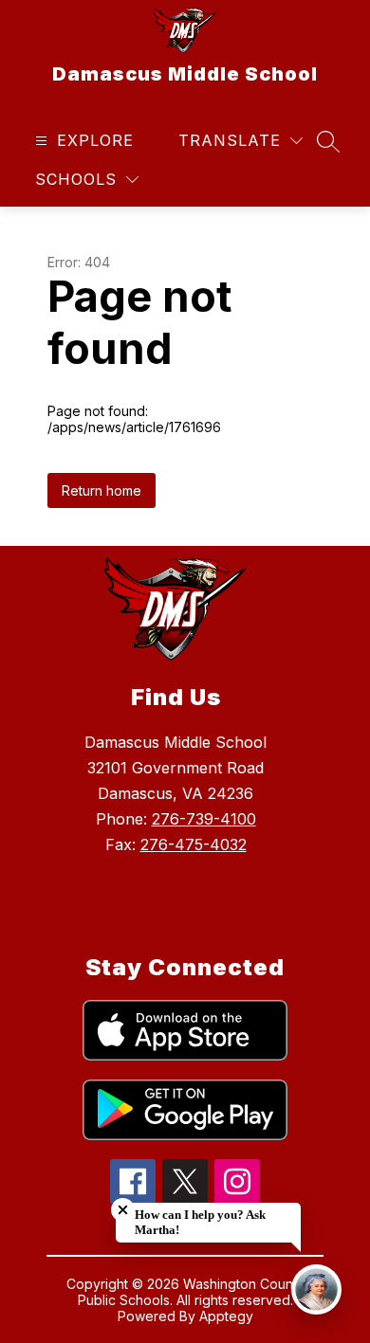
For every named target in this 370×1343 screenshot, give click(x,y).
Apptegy (226, 1316)
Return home (101, 490)
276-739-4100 (204, 818)
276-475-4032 (193, 844)
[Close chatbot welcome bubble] (123, 1210)
